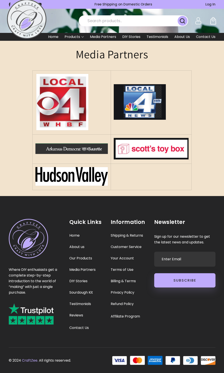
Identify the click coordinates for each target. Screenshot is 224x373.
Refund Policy (122, 304)
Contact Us (205, 36)
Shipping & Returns (127, 235)
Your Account (122, 258)
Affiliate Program (125, 316)
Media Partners (103, 36)
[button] (213, 21)
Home (53, 36)
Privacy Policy (122, 292)
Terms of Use (122, 269)
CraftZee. (30, 360)
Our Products (80, 258)
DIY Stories (131, 36)
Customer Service (126, 247)
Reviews (76, 315)
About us (76, 247)
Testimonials (157, 36)
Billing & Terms (123, 281)
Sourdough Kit (81, 292)
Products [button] (72, 36)
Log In (210, 4)
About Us (182, 36)
